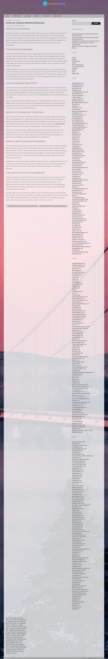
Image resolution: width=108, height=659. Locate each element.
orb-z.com (75, 325)
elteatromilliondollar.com (79, 314)
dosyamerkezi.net (77, 118)
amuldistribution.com (78, 491)
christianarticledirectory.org (80, 252)
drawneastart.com (77, 522)
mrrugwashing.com (77, 374)
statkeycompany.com (78, 125)
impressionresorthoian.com (80, 384)
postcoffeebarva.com (78, 312)
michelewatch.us (77, 97)
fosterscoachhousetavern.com (80, 326)
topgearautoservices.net (79, 586)
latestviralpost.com (77, 332)
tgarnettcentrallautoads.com (80, 102)
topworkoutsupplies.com (79, 464)
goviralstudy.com (77, 227)
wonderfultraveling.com (79, 162)
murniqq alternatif (21, 648)
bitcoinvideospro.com (78, 298)
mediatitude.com (77, 113)
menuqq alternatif (11, 618)
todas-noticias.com (77, 284)
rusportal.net (75, 288)
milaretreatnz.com (77, 144)
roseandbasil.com (77, 192)
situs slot (13, 626)
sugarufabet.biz (76, 582)
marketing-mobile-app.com (80, 356)
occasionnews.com (77, 421)
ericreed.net (75, 202)
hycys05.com (76, 339)
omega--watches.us (77, 99)
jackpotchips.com (77, 528)
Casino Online (17, 16)
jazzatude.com (76, 137)
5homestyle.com (77, 253)
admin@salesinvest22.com (19, 25)
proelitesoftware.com (78, 529)
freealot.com (75, 510)
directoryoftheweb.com (79, 272)
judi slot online (60, 124)
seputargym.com (77, 473)
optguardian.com (77, 477)
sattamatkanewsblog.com (79, 397)
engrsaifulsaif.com (77, 501)
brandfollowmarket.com (79, 404)
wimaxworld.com (77, 165)
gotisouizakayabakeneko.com (80, 303)
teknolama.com (76, 321)
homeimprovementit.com (79, 445)
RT (102, 658)
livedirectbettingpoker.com (80, 367)
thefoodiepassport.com (78, 218)
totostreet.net (76, 478)
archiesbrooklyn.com (78, 173)
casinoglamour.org (77, 248)
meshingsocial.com (77, 353)
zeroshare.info (76, 141)
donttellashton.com (77, 274)
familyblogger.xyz (77, 533)
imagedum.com (76, 566)
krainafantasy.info (77, 282)
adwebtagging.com (77, 409)
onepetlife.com (76, 575)
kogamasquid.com (77, 245)
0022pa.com (75, 139)
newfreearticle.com (77, 333)
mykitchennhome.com (78, 215)
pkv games (20, 618)
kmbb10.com (75, 347)
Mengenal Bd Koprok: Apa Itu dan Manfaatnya (53, 206)
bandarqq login (21, 639)
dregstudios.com (77, 153)
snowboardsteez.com (78, 342)
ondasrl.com (75, 554)
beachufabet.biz (76, 579)
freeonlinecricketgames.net (80, 167)
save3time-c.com (77, 107)
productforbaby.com (78, 323)
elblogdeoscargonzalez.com (80, 180)
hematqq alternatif (11, 649)
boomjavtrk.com (76, 607)
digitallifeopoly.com (77, 470)
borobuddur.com (77, 492)
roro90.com (75, 277)
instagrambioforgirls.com (79, 344)
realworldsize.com (77, 319)
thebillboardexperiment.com (80, 577)
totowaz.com (75, 400)
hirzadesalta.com (77, 468)
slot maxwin (18, 628)
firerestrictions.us (77, 171)
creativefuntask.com (78, 499)
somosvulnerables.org (78, 543)
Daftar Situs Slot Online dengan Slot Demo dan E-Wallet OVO (22, 10)
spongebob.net (76, 307)
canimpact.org (76, 225)
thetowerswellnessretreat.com (81, 568)
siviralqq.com (76, 383)
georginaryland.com (78, 190)
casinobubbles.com (77, 471)
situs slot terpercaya (78, 66)
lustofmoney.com (77, 423)
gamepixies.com (76, 521)
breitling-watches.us (78, 100)
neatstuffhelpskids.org (78, 155)
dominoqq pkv (76, 61)
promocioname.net (77, 164)
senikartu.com (76, 286)
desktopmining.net (77, 236)
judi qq (74, 57)
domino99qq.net (76, 270)
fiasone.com (75, 360)
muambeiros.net (76, 174)
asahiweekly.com (77, 512)
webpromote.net (77, 181)
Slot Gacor (45, 16)
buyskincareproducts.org (79, 241)
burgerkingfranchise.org (79, 316)
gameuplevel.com (77, 487)
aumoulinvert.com (77, 216)
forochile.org (75, 158)
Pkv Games (28, 16)
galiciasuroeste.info (77, 150)
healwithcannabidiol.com (79, 561)
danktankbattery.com (78, 361)
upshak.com (75, 379)
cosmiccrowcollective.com (79, 300)
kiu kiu (74, 63)
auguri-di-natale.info (78, 95)
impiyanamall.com (77, 475)
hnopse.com (75, 420)
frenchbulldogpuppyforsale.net (81, 243)
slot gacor (11, 628)
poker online (75, 73)
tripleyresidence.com (78, 540)
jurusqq (74, 59)
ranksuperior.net (76, 411)
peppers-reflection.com (79, 427)
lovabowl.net (75, 443)
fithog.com (75, 187)
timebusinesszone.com (78, 425)
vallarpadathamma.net (78, 318)
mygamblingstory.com (78, 263)
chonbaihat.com (76, 178)
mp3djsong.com (76, 90)
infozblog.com (76, 176)
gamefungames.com (78, 496)
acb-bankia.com (76, 376)
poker (73, 71)
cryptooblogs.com (77, 485)
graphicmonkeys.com (78, 519)
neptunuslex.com (77, 93)
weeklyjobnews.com (78, 405)
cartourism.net (76, 229)
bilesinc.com (75, 143)
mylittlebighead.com (78, 508)
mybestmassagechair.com (79, 201)
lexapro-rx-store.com (78, 239)
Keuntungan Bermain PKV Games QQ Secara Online (22, 206)
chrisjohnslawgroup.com (79, 535)
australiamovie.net (77, 86)
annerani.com (76, 136)
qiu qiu (74, 70)
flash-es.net (75, 377)
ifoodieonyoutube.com (78, 461)
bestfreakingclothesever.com (80, 386)
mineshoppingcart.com (78, 463)
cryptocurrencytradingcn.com (80, 398)
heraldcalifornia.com (78, 517)
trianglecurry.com (77, 565)
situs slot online (19, 630)
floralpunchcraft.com (78, 358)
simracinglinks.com (77, 116)
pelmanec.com (76, 268)
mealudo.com (76, 363)
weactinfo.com (76, 351)
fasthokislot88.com (77, 524)
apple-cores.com (77, 231)
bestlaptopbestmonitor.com (80, 188)
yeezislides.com (76, 452)
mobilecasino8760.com (78, 206)
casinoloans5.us (76, 209)
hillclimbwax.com (77, 418)
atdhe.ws (74, 195)
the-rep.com (75, 132)
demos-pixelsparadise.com (80, 111)
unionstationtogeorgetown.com (81, 505)
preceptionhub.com (77, 450)
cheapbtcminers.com (78, 503)
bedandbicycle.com (77, 515)
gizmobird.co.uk (76, 88)
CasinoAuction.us (77, 211)
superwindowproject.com (79, 220)
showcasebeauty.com (78, 122)
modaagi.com (76, 146)
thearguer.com (76, 354)
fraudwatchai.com (77, 482)
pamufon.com (76, 547)
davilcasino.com (76, 480)
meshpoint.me (76, 305)
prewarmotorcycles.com (79, 115)
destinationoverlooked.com (80, 414)
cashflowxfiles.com (77, 346)
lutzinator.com (76, 552)
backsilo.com (76, 381)
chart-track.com (76, 160)
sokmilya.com (76, 603)
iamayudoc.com (76, 507)
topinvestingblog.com (78, 129)
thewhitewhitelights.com (79, 194)
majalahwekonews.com (78, 265)
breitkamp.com (76, 538)
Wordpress (90, 658)
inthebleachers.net (77, 238)
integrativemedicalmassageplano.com (83, 372)
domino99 (13, 637)
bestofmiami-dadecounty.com (80, 459)
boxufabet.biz (76, 584)
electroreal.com (76, 457)
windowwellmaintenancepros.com (82, 430)
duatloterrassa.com (77, 545)
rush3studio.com (77, 275)
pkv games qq (22, 619)
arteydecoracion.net (78, 185)
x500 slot (19, 626)
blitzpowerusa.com (77, 335)
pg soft (23, 623)
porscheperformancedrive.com (81, 549)
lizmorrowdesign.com (78, 559)
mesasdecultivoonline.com (80, 328)
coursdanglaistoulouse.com (80, 92)
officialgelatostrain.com (78, 570)
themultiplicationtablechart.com (81, 246)
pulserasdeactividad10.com (80, 232)
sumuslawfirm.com (77, 390)
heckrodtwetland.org (78, 197)
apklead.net (75, 608)
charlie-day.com (76, 365)
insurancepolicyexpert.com (80, 123)
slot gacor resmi (21, 632)
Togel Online (57, 16)
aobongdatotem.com (78, 454)
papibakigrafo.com (77, 222)
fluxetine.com (76, 204)
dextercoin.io (76, 250)
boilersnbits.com (77, 330)
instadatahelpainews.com (79, 594)
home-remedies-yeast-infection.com (82, 456)
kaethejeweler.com (77, 572)
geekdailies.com (76, 596)
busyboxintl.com (77, 309)
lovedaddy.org (76, 370)
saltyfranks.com (76, 134)
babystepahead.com (78, 412)
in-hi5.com (75, 281)
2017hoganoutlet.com (78, 267)
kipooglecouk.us (76, 213)
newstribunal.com (77, 447)
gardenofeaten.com (77, 337)
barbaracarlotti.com (77, 234)
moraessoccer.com (77, 157)
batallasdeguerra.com (78, 151)
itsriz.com (75, 293)
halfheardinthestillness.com (80, 199)
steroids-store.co (77, 183)
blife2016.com (76, 556)
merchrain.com (76, 598)
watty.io (74, 289)
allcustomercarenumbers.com (80, 531)
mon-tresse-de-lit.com (78, 580)
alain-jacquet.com (77, 302)
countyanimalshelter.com (79, 407)
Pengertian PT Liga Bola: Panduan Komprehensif (86, 41)
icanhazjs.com (76, 224)
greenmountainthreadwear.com (81, 393)
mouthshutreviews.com (79, 466)
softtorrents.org (76, 542)
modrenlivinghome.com (79, 593)
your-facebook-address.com (80, 589)
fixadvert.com (76, 104)
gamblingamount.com (78, 416)
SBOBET (36, 16)
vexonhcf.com (76, 109)
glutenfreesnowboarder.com (80, 558)
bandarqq (75, 68)
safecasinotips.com (77, 526)
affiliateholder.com (77, 432)
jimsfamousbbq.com (78, 83)
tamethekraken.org (77, 550)
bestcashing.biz (76, 169)
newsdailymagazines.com (79, 449)
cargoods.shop (76, 295)
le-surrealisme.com (77, 120)
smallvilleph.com (77, 148)
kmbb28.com (75, 600)
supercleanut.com (77, 514)
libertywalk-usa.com (78, 85)
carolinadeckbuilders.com (79, 127)
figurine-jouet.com (77, 587)
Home (7, 16)
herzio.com (75, 279)
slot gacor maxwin (11, 632)
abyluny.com (75, 605)
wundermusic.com (77, 494)
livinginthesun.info (77, 291)
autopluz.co (75, 106)
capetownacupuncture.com (80, 296)
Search (74, 20)
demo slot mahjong (77, 64)
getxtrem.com (76, 349)
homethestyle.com (77, 489)
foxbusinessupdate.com (79, 369)
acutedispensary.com (78, 395)
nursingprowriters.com (78, 391)
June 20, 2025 (9, 25)
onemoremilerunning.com (79, 340)
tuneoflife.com (76, 428)
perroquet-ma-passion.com (80, 591)
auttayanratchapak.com (79, 311)
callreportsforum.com (78, 601)
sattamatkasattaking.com (79, 573)
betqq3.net (75, 208)
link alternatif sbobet (16, 646)
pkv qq (14, 639)
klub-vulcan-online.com (79, 536)
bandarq (8, 633)
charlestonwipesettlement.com (81, 402)
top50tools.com (76, 130)
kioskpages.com (76, 563)
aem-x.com (75, 484)
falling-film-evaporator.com (80, 388)
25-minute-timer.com (78, 498)
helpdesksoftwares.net (78, 441)
